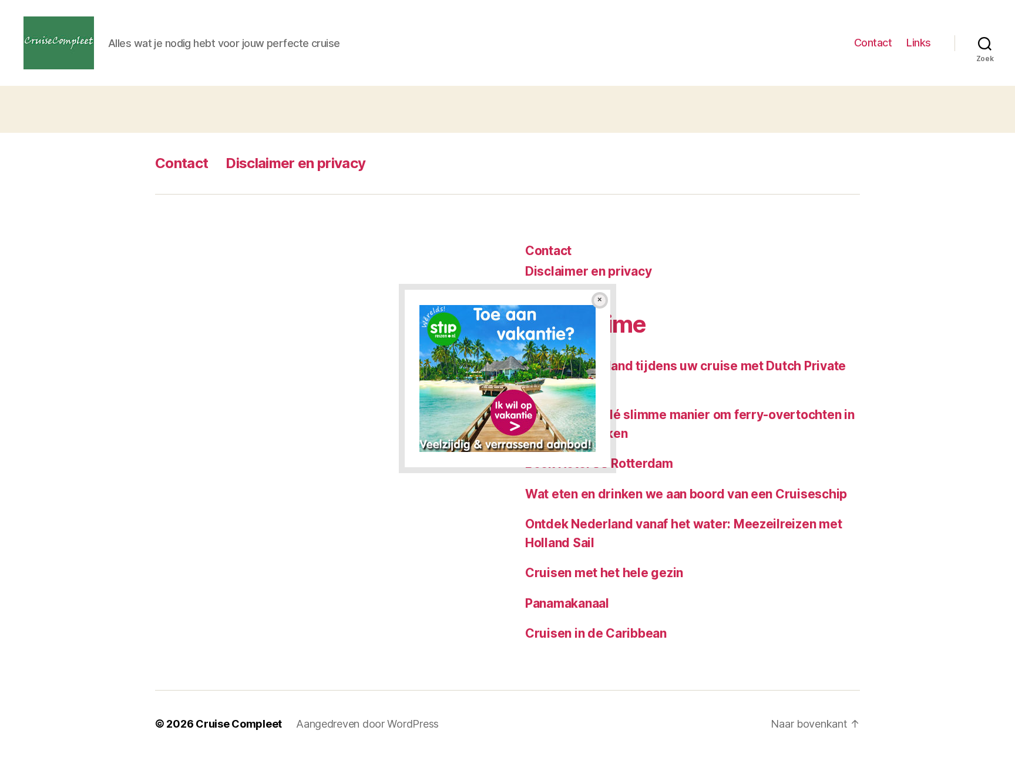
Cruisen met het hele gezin (604, 572)
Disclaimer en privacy (295, 163)
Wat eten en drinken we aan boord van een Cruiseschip (686, 494)
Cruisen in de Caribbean (596, 633)
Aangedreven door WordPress (367, 724)
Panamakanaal (567, 603)
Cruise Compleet (239, 724)
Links (918, 42)
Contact (873, 42)
